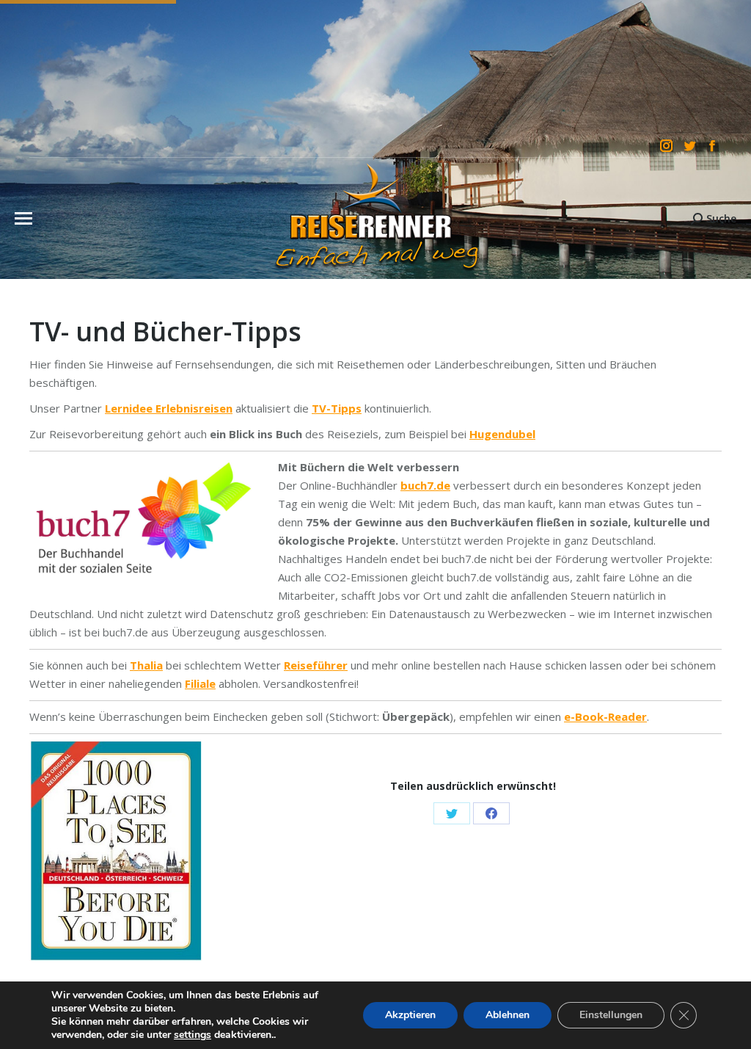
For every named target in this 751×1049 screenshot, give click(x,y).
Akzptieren (410, 1015)
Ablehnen (508, 1015)
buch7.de (425, 485)
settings (192, 1035)
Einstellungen (610, 1015)
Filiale (200, 683)
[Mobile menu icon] (23, 218)
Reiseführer (316, 665)
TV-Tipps (337, 408)
